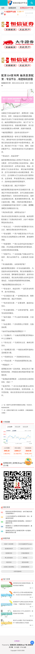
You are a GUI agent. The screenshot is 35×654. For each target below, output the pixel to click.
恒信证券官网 (29, 13)
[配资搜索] (32, 3)
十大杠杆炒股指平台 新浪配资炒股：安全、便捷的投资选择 (19, 517)
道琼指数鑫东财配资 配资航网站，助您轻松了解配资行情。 (19, 522)
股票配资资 (9, 553)
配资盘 (25, 558)
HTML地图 (23, 647)
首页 (2, 8)
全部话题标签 (17, 571)
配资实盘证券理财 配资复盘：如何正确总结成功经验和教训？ (19, 512)
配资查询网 (25, 562)
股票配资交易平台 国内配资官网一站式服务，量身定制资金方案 (19, 531)
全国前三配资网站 (9, 567)
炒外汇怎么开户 (25, 548)
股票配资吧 (12, 8)
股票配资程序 (9, 548)
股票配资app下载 (26, 8)
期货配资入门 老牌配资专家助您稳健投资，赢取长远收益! (19, 527)
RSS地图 (16, 647)
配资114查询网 (8, 544)
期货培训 (8, 562)
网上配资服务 (9, 558)
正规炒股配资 (25, 553)
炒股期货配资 (25, 567)
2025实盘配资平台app (25, 544)
